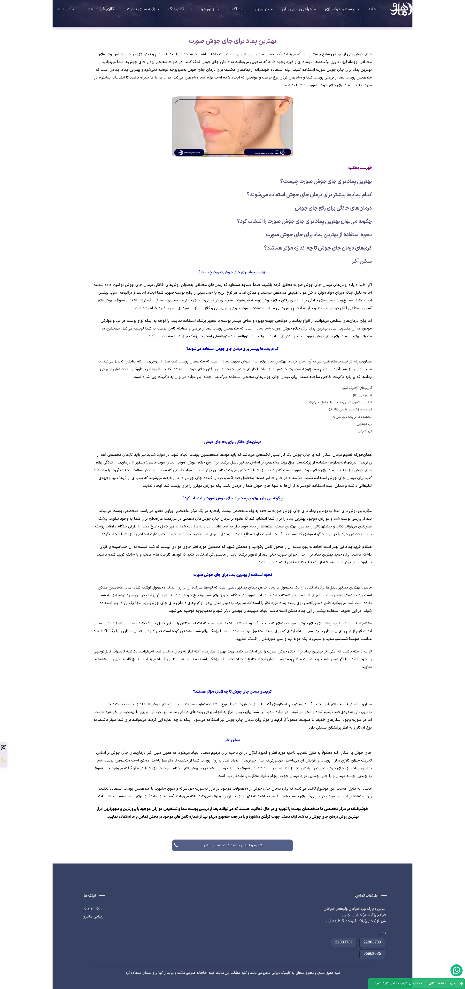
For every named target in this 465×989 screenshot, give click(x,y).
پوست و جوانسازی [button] (340, 9)
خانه (372, 9)
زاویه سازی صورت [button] (141, 9)
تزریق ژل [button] (262, 9)
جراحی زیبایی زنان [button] (297, 9)
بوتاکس (235, 9)
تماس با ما (66, 9)
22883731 (344, 942)
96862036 (372, 954)
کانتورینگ (176, 9)
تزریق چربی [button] (206, 9)
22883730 (372, 942)
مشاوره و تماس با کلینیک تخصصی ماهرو (233, 845)
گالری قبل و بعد (101, 9)
